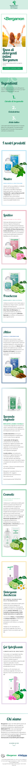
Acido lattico (14, 122)
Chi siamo (14, 8)
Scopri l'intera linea (13, 68)
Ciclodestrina (14, 111)
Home (14, 3)
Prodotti (14, 6)
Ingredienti (14, 5)
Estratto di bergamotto (14, 101)
